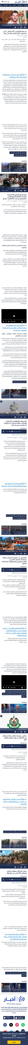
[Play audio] (3, 431)
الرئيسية (26, 5)
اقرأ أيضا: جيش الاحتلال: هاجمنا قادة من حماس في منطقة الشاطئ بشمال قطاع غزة (15, 801)
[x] (11, 1025)
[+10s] (25, 431)
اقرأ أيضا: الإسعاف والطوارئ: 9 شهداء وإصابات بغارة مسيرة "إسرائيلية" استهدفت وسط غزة (14, 328)
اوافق (14, 1042)
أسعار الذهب (19, 5)
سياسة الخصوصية (7, 1037)
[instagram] (17, 1025)
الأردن (14, 5)
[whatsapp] (23, 1025)
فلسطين (6, 5)
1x (6, 431)
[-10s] (22, 431)
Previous (26, 858)
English (5, 1)
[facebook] (5, 1025)
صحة (10, 5)
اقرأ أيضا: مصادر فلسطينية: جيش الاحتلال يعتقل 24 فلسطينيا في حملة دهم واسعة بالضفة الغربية (15, 937)
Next (1, 858)
